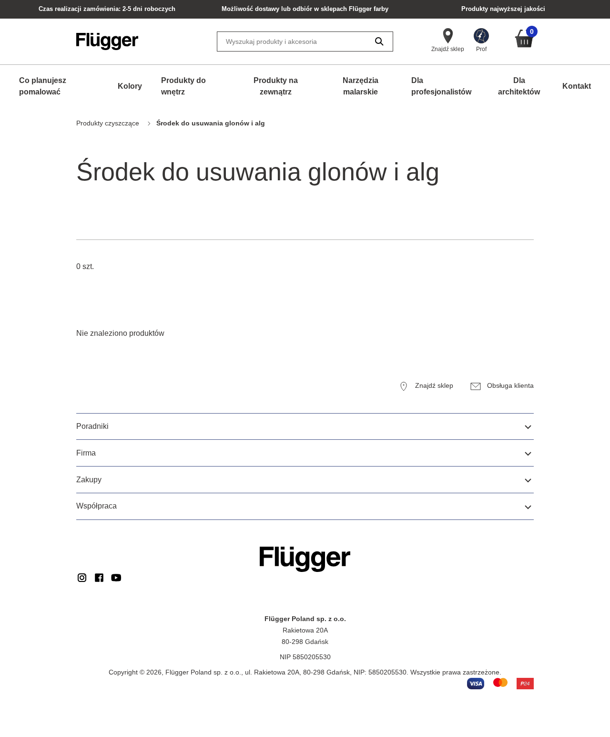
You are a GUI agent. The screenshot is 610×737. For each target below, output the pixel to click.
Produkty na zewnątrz (276, 86)
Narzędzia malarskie (360, 86)
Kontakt (576, 86)
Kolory (130, 86)
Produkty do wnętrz (183, 86)
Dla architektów (519, 86)
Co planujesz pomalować (42, 86)
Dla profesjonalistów (441, 86)
